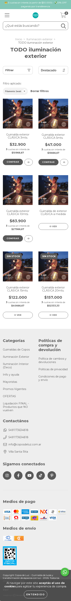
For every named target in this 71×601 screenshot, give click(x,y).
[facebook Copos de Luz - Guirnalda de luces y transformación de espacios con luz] (18, 475)
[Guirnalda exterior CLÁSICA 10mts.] (28, 238)
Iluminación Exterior (16, 356)
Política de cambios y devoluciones (52, 360)
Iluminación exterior (39, 39)
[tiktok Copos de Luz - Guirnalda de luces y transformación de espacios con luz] (40, 475)
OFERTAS (9, 396)
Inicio (18, 39)
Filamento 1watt (13, 91)
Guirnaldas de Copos (16, 349)
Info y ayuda (11, 374)
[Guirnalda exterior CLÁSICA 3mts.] (28, 162)
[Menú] (7, 15)
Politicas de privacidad (53, 369)
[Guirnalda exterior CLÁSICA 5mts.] (64, 162)
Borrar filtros (39, 91)
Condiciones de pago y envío (52, 378)
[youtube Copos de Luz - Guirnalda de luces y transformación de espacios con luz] (29, 475)
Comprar (13, 162)
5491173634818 (18, 430)
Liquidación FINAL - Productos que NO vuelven (16, 407)
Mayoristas (10, 382)
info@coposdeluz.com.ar (25, 444)
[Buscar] (63, 26)
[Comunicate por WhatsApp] (65, 572)
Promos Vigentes (14, 389)
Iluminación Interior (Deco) (16, 365)
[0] (63, 16)
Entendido (35, 594)
